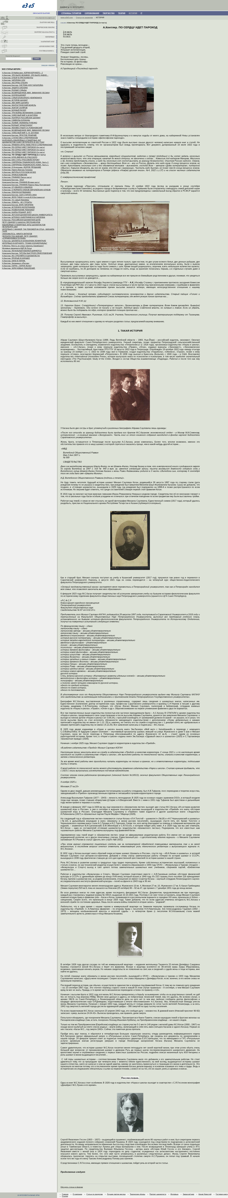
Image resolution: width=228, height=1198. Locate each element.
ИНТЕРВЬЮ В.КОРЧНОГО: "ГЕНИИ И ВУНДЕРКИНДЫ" (24, 243)
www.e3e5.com (67, 18)
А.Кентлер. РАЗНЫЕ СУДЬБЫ (14, 90)
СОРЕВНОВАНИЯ (92, 13)
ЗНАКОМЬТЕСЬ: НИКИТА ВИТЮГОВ (17, 234)
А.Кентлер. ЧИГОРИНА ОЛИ (13, 80)
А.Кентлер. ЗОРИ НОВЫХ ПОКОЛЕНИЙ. (18, 268)
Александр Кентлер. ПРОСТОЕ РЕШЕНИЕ (19, 135)
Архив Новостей (204, 1194)
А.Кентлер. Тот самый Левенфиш (15, 200)
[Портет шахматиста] (28, 32)
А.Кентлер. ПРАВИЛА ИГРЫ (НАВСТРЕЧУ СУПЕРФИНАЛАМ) (27, 145)
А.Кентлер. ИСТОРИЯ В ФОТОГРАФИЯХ (18, 207)
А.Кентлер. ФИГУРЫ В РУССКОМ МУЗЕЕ (19, 172)
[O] (36, 58)
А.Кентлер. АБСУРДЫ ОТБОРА (15, 83)
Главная (65, 1194)
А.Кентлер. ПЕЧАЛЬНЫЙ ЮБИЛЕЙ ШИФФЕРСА (22, 251)
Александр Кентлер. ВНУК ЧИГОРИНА (17, 205)
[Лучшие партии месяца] (28, 23)
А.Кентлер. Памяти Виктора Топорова (17, 170)
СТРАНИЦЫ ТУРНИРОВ (71, 13)
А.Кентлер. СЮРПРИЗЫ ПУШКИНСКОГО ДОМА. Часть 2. (25, 162)
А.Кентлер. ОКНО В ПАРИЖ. (14, 261)
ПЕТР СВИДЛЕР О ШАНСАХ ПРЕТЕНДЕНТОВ (21, 222)
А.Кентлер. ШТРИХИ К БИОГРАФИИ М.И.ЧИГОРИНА (23, 217)
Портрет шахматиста (157, 1194)
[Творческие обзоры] (28, 27)
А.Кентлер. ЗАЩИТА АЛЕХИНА (15, 88)
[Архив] (28, 46)
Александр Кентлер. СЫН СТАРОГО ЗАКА (19, 195)
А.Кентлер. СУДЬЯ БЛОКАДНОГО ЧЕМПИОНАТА (22, 98)
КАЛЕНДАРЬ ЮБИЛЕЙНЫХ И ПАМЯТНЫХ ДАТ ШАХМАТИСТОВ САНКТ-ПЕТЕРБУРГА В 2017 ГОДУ (23, 141)
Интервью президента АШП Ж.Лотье (17, 248)
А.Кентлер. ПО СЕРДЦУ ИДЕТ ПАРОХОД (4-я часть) (23, 147)
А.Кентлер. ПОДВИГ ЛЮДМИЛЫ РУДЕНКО (19, 123)
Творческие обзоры (137, 1194)
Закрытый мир (188, 1194)
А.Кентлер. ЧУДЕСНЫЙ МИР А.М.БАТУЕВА (20, 115)
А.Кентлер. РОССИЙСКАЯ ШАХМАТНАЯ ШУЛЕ (21, 220)
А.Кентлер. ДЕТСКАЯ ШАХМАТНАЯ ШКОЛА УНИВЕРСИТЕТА (27, 215)
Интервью (174, 1194)
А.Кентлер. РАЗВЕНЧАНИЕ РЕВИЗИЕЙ (18, 210)
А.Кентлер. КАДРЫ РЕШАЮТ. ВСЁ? (17, 212)
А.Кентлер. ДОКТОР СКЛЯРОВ (14, 108)
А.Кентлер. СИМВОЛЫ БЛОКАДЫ (16, 120)
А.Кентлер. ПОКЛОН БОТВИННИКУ (16, 192)
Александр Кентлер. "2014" (13, 180)
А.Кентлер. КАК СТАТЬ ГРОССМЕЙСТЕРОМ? (20, 160)
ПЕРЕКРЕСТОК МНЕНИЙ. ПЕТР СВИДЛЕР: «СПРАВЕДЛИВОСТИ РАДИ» (20, 237)
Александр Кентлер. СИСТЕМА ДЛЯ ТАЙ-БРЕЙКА (22, 85)
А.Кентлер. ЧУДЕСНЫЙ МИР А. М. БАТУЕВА (20, 133)
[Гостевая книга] (28, 51)
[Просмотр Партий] (28, 13)
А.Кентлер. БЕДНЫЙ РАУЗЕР (14, 110)
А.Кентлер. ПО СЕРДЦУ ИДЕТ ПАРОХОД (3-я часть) (23, 150)
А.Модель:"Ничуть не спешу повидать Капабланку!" (23, 246)
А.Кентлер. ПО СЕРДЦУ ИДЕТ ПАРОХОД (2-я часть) (23, 152)
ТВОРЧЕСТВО (109, 13)
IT (141, 13)
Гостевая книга (222, 1194)
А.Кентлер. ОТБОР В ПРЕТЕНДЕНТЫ (17, 78)
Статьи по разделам (84, 18)
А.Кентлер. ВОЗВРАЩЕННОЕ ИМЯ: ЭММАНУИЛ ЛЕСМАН (25, 93)
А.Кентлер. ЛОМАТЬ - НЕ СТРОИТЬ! (17, 202)
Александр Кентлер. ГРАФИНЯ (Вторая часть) (20, 182)
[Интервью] (28, 37)
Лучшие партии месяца (116, 1194)
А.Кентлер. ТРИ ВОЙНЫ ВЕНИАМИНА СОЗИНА (21, 113)
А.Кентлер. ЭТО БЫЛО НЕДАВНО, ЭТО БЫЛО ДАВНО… (25, 75)
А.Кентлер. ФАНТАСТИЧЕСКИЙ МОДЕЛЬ (19, 105)
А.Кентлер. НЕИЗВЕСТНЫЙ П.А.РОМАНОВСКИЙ (22, 128)
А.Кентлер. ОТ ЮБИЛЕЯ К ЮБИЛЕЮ (17, 187)
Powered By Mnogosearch (13, 56)
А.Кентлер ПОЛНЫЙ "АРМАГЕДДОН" (17, 125)
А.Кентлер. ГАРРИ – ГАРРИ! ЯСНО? (17, 266)
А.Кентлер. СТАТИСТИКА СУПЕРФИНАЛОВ (20, 138)
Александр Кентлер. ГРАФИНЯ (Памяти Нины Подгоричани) (26, 185)
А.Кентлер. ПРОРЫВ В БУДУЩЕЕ (16, 258)
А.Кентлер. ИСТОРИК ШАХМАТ (15, 100)
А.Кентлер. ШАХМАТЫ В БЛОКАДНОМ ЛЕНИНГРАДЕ (24, 241)
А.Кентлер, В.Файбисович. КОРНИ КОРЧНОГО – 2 (22, 73)
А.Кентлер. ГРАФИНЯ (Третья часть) (17, 177)
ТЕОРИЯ (121, 13)
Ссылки (65, 1196)
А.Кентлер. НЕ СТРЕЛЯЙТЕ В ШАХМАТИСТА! (21, 256)
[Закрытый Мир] (28, 42)
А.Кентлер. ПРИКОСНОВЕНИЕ (14, 175)
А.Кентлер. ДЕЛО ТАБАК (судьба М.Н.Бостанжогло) (23, 197)
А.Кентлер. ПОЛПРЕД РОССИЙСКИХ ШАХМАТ (21, 118)
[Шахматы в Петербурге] (28, 18)
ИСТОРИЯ (133, 13)
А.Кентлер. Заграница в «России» (15, 263)
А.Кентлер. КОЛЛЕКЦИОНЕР (14, 95)
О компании (77, 1194)
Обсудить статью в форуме (72, 1187)
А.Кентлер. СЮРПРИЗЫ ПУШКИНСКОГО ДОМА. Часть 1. (25, 165)
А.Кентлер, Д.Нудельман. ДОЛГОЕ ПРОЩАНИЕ (21, 167)
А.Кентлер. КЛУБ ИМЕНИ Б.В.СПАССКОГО (19, 157)
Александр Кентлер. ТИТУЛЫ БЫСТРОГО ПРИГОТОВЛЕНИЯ (27, 253)
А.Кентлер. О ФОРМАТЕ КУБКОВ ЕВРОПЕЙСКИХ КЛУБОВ (26, 190)
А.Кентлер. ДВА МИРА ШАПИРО (15, 103)
